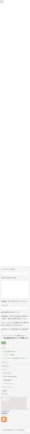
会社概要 (4, 390)
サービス (4, 369)
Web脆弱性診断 (7, 380)
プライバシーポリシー (8, 335)
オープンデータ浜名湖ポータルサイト (16, 358)
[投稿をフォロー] (4, 419)
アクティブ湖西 (9, 355)
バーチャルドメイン (8, 383)
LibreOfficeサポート (10, 351)
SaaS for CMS (6, 373)
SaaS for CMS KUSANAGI (10, 376)
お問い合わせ (5, 366)
